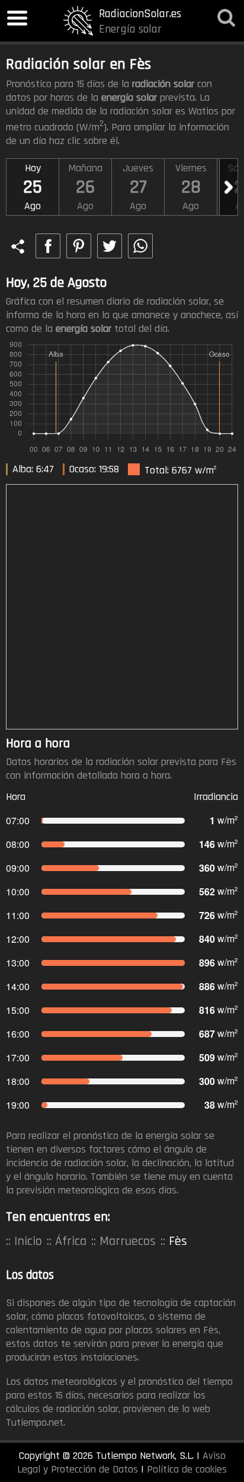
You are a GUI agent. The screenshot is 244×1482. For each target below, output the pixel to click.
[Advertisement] (122, 607)
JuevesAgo (138, 187)
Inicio (28, 1241)
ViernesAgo (191, 187)
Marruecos (127, 1241)
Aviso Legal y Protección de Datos (121, 1462)
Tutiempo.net (34, 1422)
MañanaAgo (85, 187)
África (70, 1241)
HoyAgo (32, 187)
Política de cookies (187, 1469)
